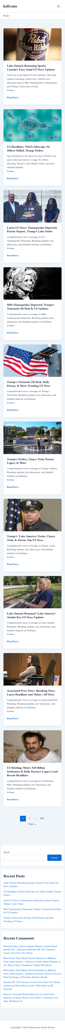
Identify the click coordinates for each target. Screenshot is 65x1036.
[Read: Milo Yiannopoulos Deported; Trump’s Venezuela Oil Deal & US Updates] (32, 283)
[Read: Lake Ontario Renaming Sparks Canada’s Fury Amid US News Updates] (32, 44)
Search (6, 852)
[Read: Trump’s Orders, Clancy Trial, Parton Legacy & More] (32, 437)
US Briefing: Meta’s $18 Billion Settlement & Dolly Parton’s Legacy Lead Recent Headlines (32, 771)
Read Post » (13, 97)
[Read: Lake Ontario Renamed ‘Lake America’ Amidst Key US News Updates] (32, 592)
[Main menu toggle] (58, 6)
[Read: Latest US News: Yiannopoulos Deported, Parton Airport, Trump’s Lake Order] (32, 206)
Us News (10, 90)
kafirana (10, 6)
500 (42, 818)
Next (33, 824)
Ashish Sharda (48, 1027)
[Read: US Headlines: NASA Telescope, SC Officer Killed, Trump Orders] (32, 125)
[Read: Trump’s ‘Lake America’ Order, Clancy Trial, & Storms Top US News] (32, 515)
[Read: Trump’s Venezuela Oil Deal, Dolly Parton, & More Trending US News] (32, 360)
